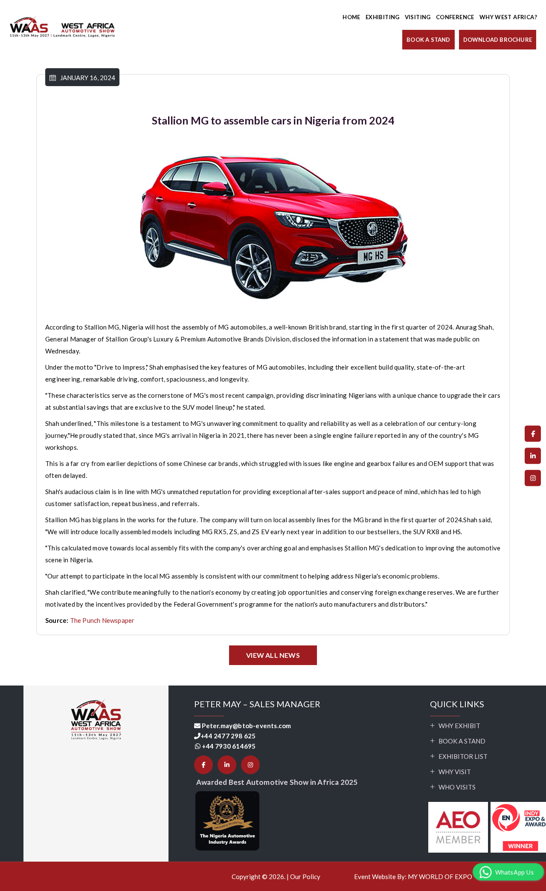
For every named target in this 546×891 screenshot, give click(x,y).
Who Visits (457, 787)
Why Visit (455, 771)
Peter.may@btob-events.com (246, 725)
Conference (455, 17)
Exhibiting (383, 17)
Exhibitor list (463, 756)
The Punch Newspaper (102, 620)
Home (351, 17)
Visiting (418, 17)
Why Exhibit (459, 725)
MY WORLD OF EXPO (440, 876)
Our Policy (305, 876)
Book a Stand (462, 741)
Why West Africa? (508, 17)
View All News (273, 655)
